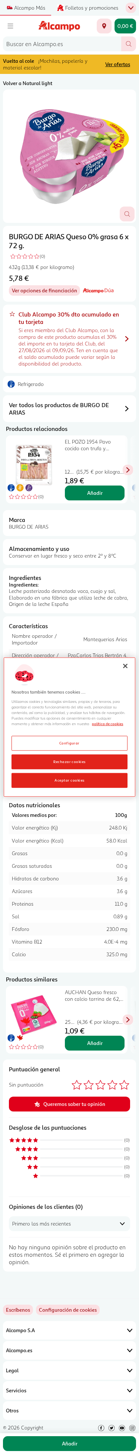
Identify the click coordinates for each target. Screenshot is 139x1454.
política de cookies (107, 723)
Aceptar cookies (69, 780)
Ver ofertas (117, 64)
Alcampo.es (19, 1350)
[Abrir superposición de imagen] (127, 214)
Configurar (69, 742)
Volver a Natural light (27, 83)
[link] (68, 1310)
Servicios (16, 1390)
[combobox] (62, 44)
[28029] (104, 26)
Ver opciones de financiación (46, 291)
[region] (69, 727)
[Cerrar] (125, 666)
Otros (12, 1410)
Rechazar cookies (69, 761)
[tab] (69, 156)
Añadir (95, 493)
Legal (12, 1370)
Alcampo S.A (20, 1330)
